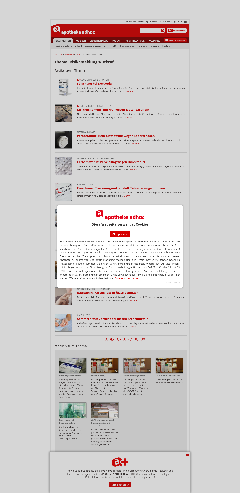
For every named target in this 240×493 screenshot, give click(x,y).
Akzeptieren (120, 234)
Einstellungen (172, 282)
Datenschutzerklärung (126, 278)
